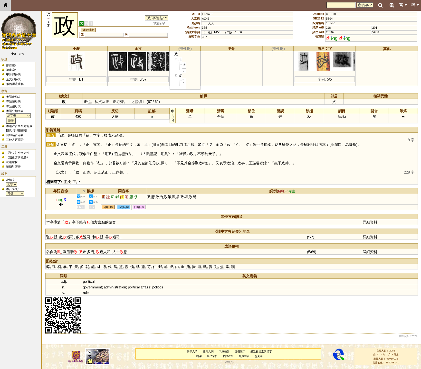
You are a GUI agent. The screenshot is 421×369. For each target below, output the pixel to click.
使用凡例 (208, 351)
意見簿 (259, 356)
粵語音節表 (13, 97)
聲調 (23, 130)
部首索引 (12, 65)
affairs (145, 287)
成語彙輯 (12, 162)
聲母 (10, 130)
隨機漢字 (240, 351)
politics (157, 287)
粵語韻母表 (13, 106)
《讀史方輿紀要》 (17, 157)
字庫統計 (224, 351)
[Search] (380, 5)
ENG (21, 53)
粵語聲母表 (13, 101)
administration (115, 287)
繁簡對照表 (13, 166)
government (92, 287)
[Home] (5, 5)
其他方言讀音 (15, 139)
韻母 (16, 130)
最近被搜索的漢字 (261, 351)
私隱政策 (228, 356)
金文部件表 (13, 79)
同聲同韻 (108, 207)
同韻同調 (124, 207)
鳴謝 (199, 356)
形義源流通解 (15, 84)
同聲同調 (139, 207)
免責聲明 (244, 356)
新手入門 (192, 351)
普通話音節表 (15, 135)
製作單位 (212, 356)
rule (86, 293)
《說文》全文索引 (17, 153)
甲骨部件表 (13, 74)
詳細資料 (370, 222)
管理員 (229, 362)
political (89, 281)
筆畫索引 (12, 70)
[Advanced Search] (391, 5)
